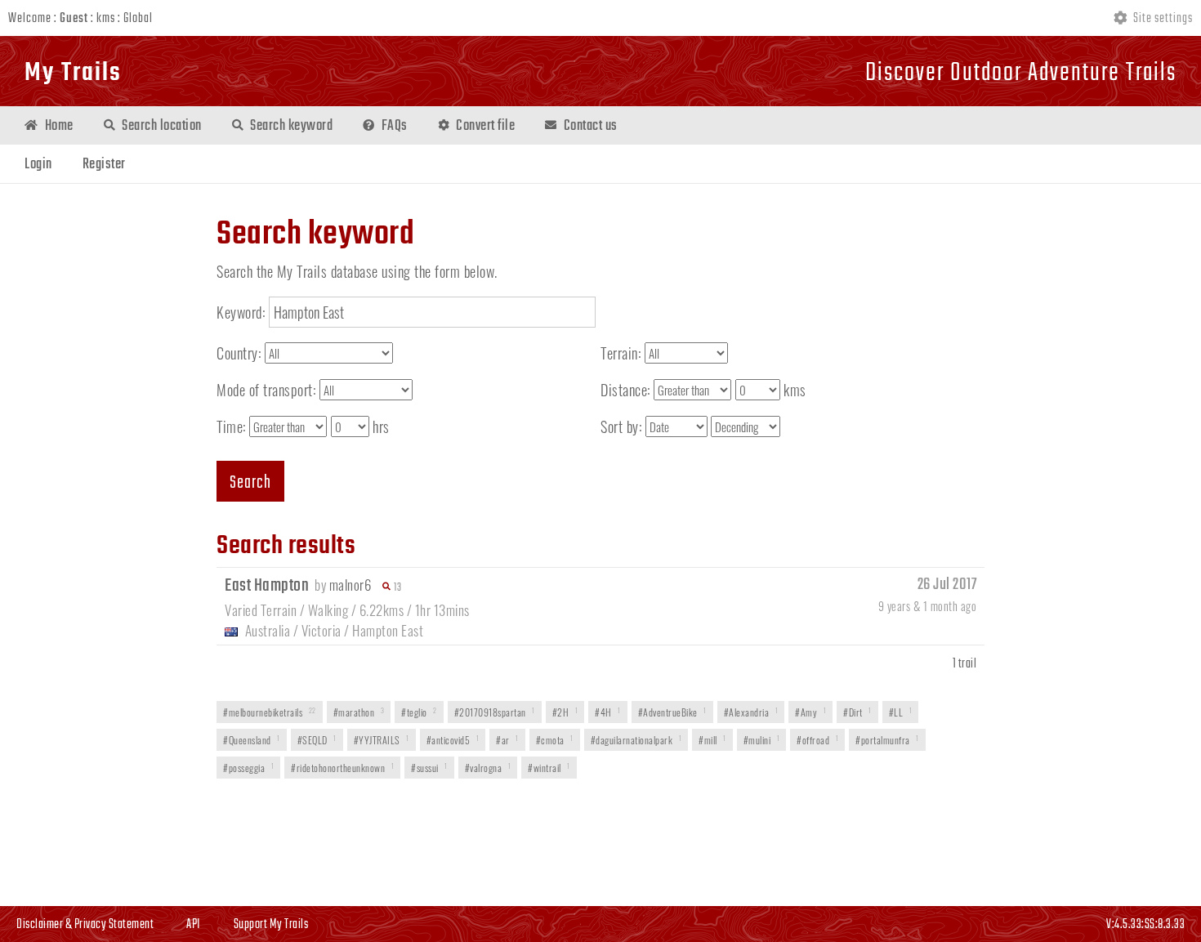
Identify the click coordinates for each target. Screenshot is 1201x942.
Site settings (1162, 18)
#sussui (429, 768)
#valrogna (488, 768)
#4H (608, 712)
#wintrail (549, 768)
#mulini (761, 740)
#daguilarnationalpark (636, 740)
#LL (901, 712)
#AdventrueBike (672, 712)
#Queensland (251, 740)
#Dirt (857, 712)
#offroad (817, 740)
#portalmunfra (887, 740)
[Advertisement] (600, 844)
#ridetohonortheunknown (342, 768)
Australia (268, 630)
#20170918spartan (494, 712)
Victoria (321, 630)
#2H (565, 712)
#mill (712, 740)
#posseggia (248, 768)
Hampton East (387, 630)
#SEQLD (317, 740)
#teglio (419, 712)
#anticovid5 (453, 740)
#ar (507, 740)
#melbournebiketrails (269, 712)
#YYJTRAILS (381, 740)
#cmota (555, 740)
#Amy (810, 712)
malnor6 (350, 584)
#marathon (359, 712)
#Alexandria (751, 712)
